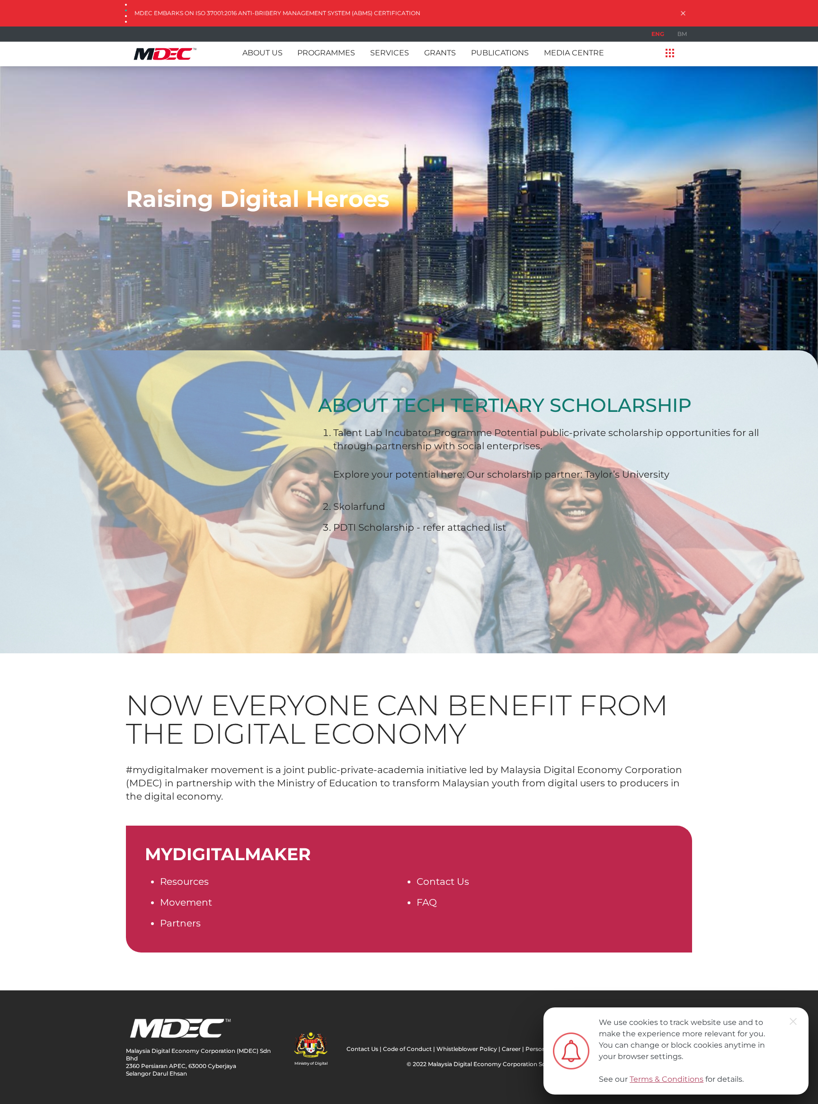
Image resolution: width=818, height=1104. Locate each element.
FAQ (427, 902)
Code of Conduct (407, 1048)
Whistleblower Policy (466, 1048)
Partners (180, 923)
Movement (186, 902)
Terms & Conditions (666, 1079)
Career (511, 1048)
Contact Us (443, 881)
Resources (184, 881)
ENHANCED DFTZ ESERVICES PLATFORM (194, 13)
